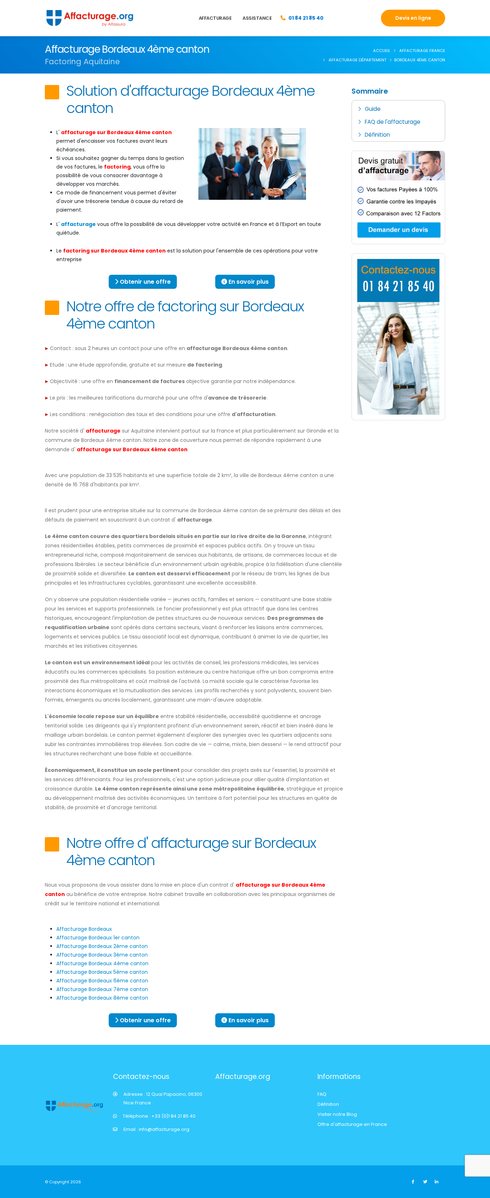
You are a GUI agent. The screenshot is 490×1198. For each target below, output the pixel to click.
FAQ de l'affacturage (392, 122)
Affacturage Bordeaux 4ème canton (102, 963)
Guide (373, 109)
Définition (377, 134)
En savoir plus (248, 282)
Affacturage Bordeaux (84, 929)
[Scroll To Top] (477, 1190)
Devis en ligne (413, 18)
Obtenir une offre (144, 282)
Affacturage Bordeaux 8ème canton (102, 997)
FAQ (321, 1094)
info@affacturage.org (164, 1129)
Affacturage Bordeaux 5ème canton (102, 972)
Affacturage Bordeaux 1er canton (98, 937)
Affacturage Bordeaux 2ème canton (102, 946)
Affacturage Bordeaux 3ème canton (102, 954)
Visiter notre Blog (337, 1114)
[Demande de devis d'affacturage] (398, 197)
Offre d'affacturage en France (352, 1124)
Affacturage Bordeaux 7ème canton (102, 989)
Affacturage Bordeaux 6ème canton (102, 980)
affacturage (78, 224)
